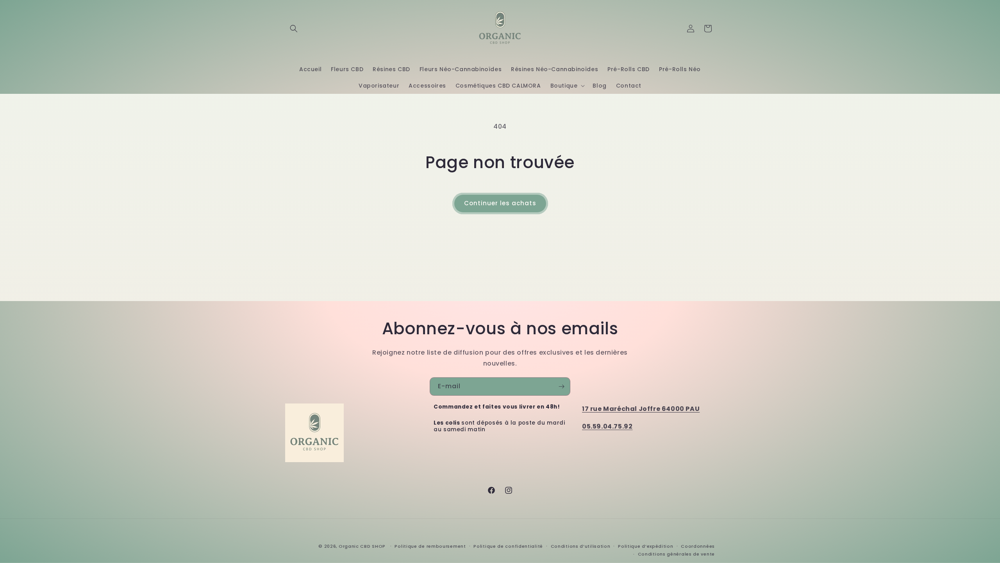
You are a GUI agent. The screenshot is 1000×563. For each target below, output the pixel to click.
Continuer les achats (500, 203)
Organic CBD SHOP (362, 546)
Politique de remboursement (430, 546)
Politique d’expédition (645, 546)
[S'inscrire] (561, 386)
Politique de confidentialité (508, 546)
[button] (293, 28)
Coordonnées (698, 546)
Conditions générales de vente (676, 554)
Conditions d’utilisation (581, 546)
